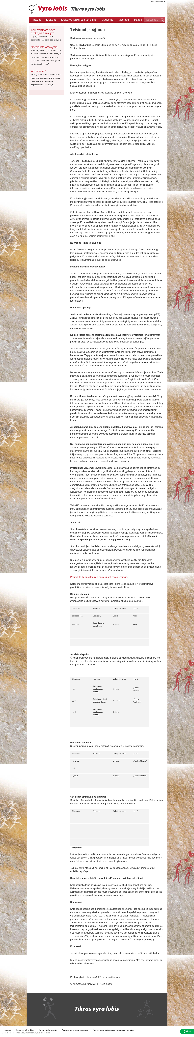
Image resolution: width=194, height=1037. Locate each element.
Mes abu (124, 19)
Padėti (138, 19)
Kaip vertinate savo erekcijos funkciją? (43, 31)
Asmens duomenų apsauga (75, 1030)
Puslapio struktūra (25, 1030)
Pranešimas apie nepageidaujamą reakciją (113, 1030)
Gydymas (107, 19)
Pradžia (36, 19)
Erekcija (51, 19)
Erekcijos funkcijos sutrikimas (78, 19)
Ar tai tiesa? (38, 71)
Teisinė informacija (48, 1030)
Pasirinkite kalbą (157, 2)
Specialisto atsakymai (44, 47)
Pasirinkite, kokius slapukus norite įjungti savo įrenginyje (98, 577)
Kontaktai (6, 1030)
